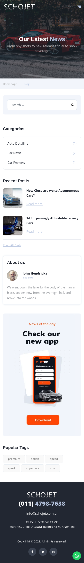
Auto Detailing (17, 143)
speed (54, 459)
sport (11, 468)
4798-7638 (42, 503)
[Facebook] (32, 552)
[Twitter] (43, 552)
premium (14, 459)
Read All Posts (12, 245)
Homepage (10, 84)
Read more (34, 204)
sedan (35, 459)
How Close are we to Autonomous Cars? (52, 193)
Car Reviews (16, 162)
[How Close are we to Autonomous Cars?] (12, 198)
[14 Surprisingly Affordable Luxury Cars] (12, 225)
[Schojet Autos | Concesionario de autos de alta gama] (20, 7)
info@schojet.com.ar (42, 513)
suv (52, 468)
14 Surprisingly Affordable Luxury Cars (52, 220)
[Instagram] (53, 552)
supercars (32, 468)
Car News (14, 153)
